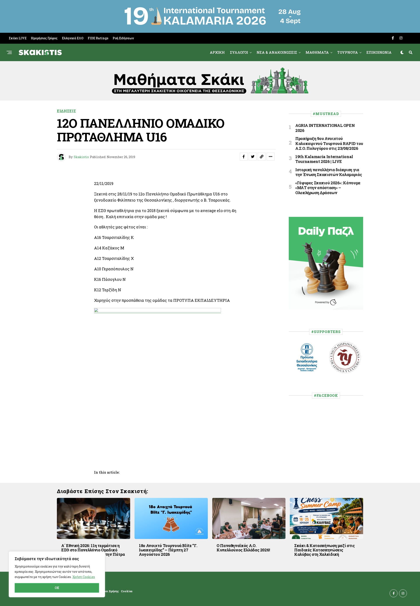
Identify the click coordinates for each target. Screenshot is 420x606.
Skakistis (81, 157)
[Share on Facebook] (244, 157)
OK (57, 588)
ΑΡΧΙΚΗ (217, 52)
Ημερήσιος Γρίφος (44, 38)
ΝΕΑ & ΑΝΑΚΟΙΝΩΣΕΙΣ (277, 52)
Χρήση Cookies (83, 577)
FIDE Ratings (98, 38)
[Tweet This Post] (253, 157)
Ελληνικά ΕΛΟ (72, 38)
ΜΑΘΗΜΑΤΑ (317, 52)
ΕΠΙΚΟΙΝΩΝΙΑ (379, 52)
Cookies (126, 591)
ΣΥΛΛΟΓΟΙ (239, 52)
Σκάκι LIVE (17, 38)
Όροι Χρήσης (110, 591)
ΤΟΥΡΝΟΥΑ (347, 52)
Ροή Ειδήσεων (123, 38)
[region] (57, 574)
